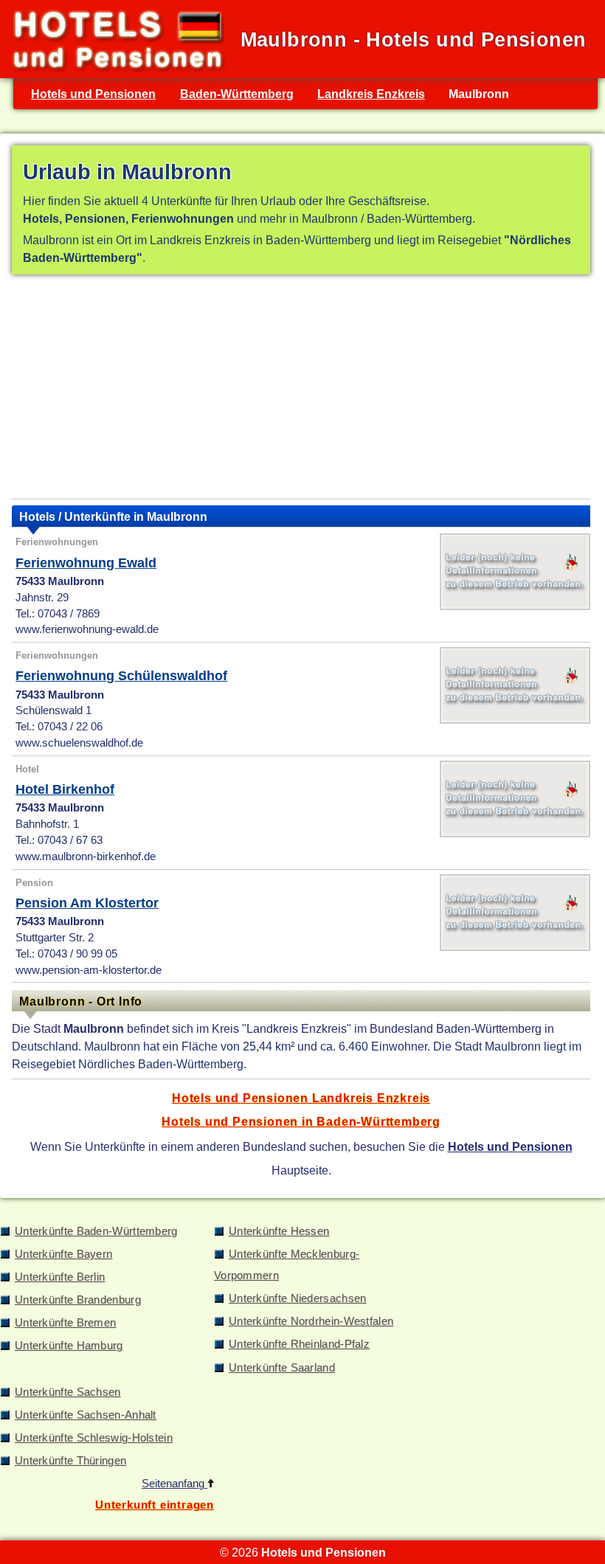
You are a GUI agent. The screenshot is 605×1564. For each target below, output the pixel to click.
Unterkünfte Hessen (279, 1231)
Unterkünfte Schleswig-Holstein (94, 1438)
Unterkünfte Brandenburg (78, 1300)
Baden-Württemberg (237, 93)
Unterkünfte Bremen (65, 1323)
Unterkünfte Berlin (60, 1277)
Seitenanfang (174, 1483)
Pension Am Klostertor (87, 903)
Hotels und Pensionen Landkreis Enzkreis (301, 1097)
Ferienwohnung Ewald (85, 563)
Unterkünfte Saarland (282, 1368)
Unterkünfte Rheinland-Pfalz (299, 1344)
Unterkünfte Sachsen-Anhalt (85, 1415)
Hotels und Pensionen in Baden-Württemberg (301, 1121)
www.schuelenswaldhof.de (79, 743)
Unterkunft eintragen (154, 1505)
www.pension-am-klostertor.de (88, 970)
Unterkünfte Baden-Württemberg (96, 1231)
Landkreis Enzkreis (371, 93)
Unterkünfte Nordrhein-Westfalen (311, 1321)
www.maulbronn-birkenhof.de (85, 856)
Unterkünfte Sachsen (68, 1392)
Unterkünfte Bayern (63, 1254)
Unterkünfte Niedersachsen (298, 1298)
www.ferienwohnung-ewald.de (87, 629)
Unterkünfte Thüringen (70, 1461)
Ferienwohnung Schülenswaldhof (121, 675)
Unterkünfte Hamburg (69, 1346)
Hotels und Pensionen (93, 93)
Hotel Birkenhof (64, 789)
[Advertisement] (301, 389)
